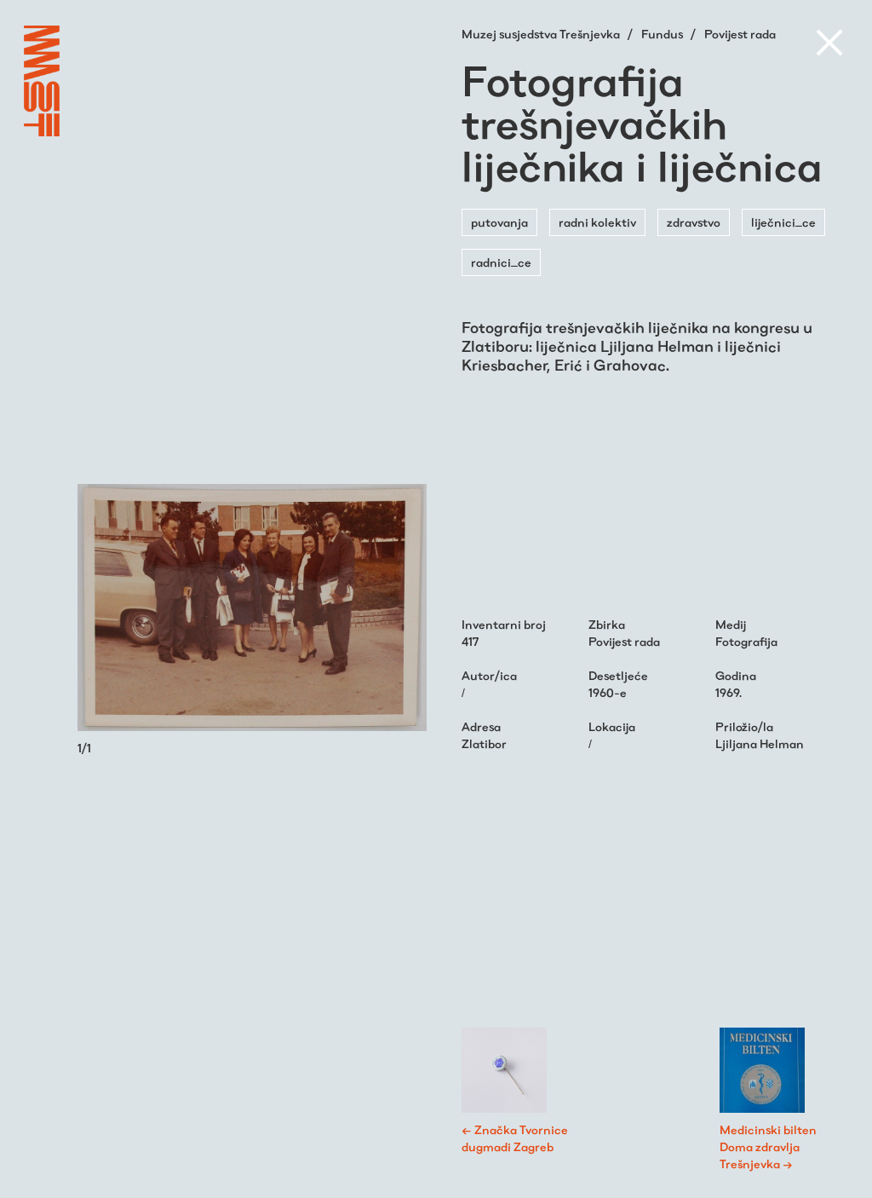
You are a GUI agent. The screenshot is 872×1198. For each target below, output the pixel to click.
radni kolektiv (597, 222)
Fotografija (746, 641)
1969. (728, 693)
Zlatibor (484, 744)
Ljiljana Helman (759, 744)
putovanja (499, 222)
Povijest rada (740, 34)
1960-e (607, 693)
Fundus (663, 34)
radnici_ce (501, 262)
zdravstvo (693, 222)
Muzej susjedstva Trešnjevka (542, 34)
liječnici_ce (783, 222)
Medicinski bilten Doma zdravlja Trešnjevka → (768, 1147)
